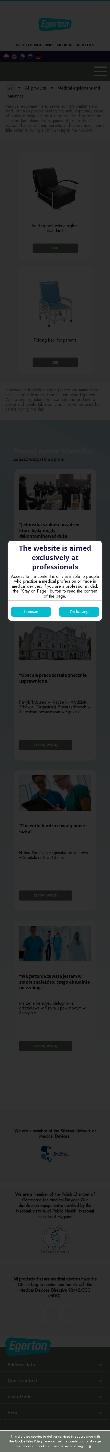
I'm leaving (79, 612)
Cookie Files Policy (28, 1441)
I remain (31, 612)
